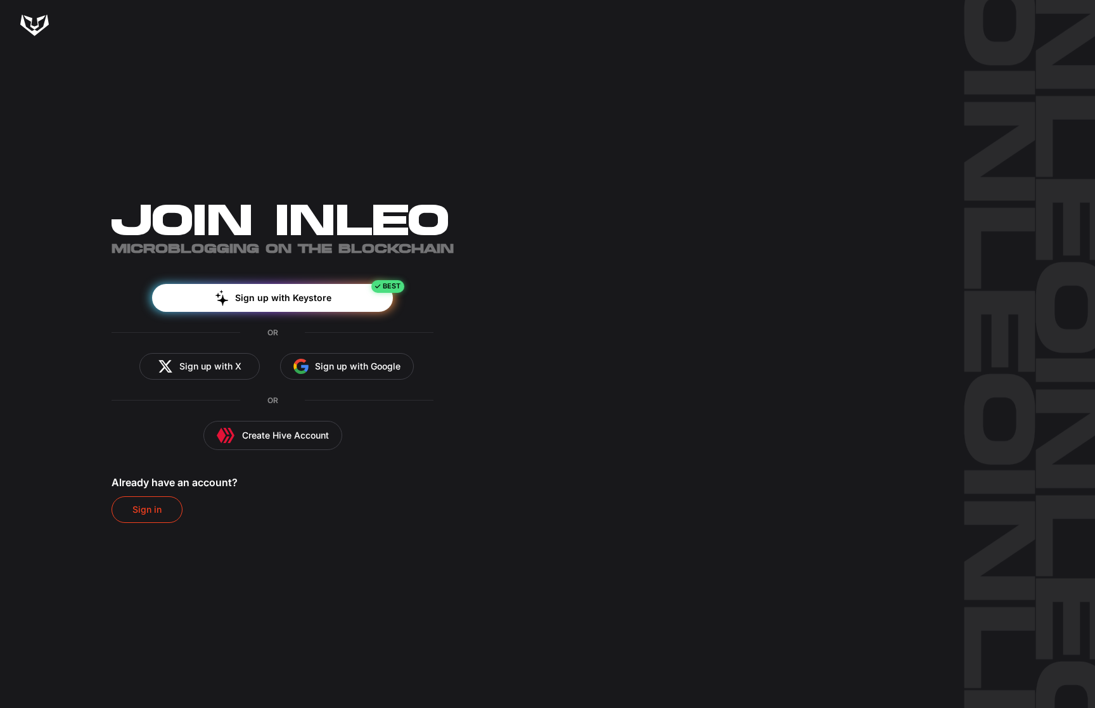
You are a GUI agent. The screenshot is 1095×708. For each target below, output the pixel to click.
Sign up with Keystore (283, 297)
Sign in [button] (147, 509)
